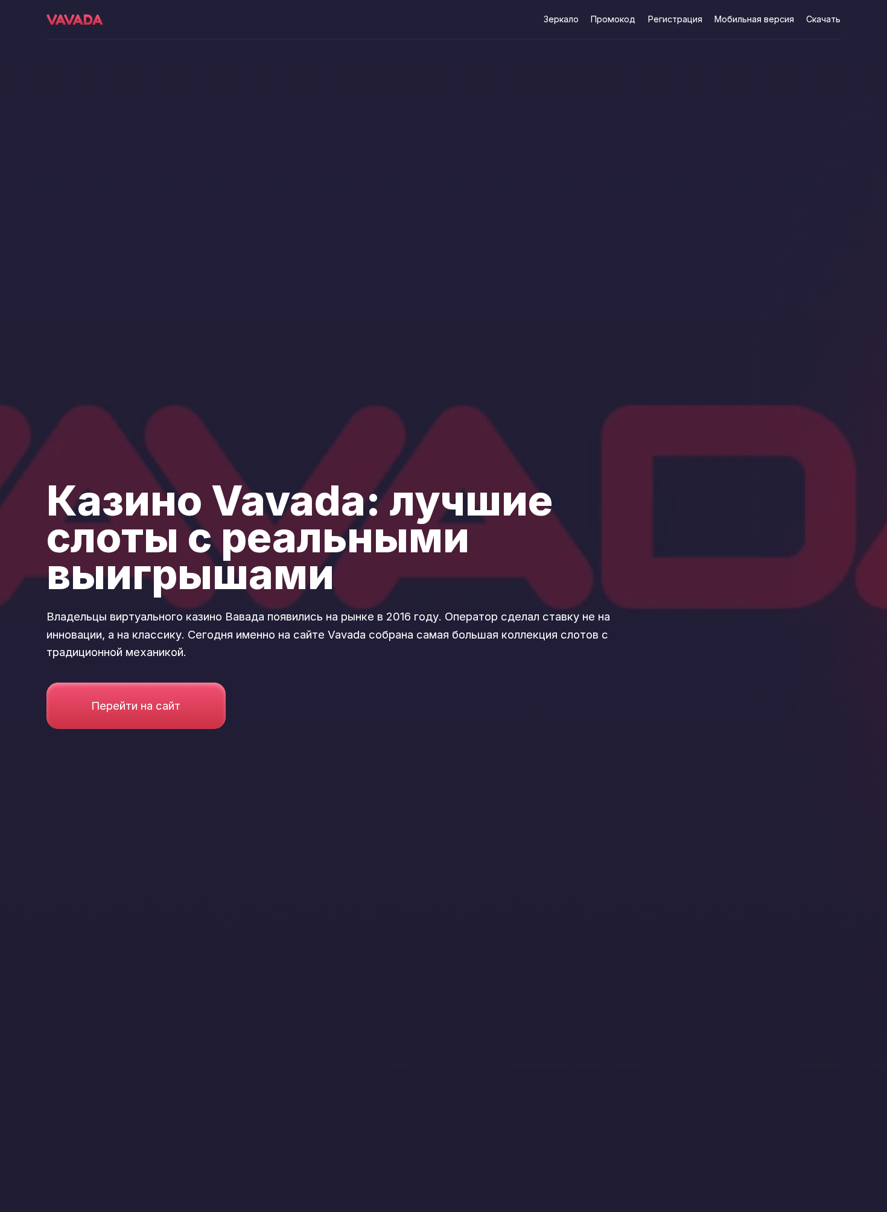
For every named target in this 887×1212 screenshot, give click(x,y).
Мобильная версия (754, 19)
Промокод (613, 19)
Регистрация (675, 19)
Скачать (823, 19)
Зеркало (561, 19)
